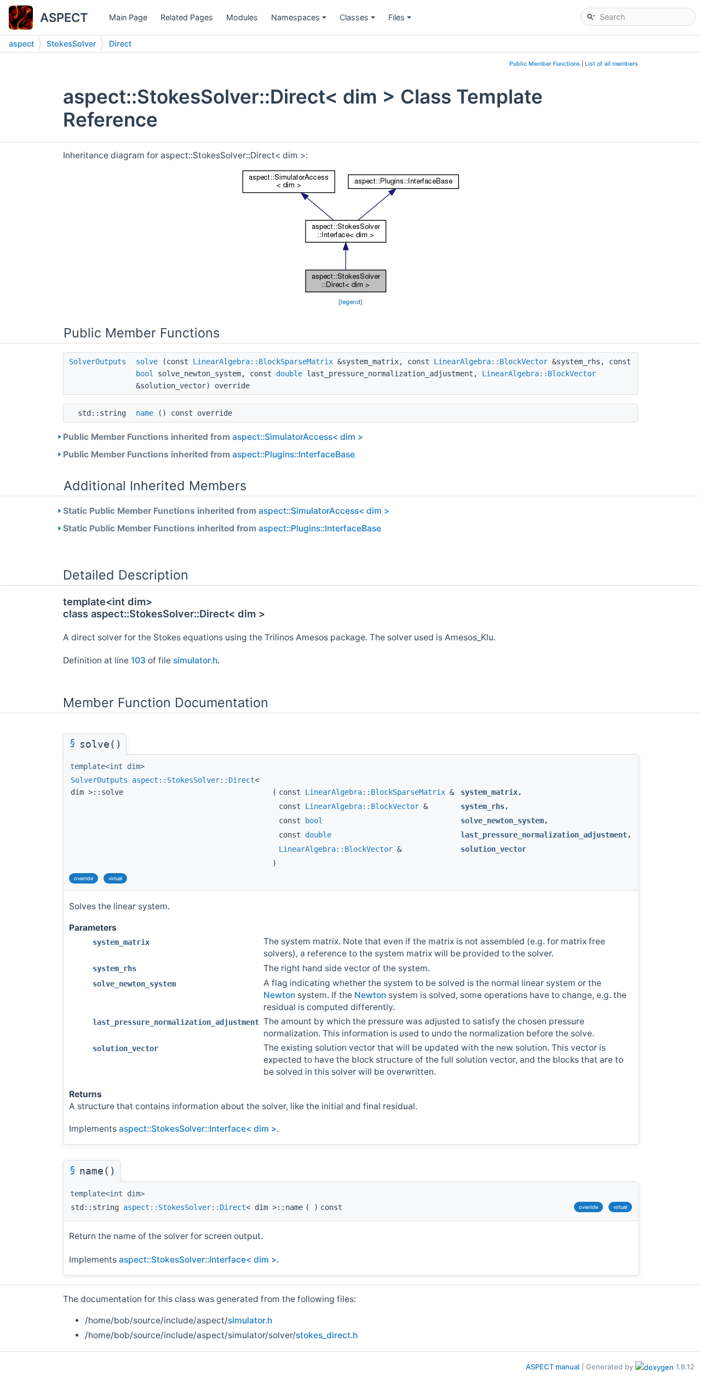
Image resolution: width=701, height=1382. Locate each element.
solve (147, 361)
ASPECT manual (552, 1366)
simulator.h (195, 660)
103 (138, 660)
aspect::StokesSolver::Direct (193, 780)
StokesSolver (71, 43)
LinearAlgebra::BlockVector (491, 361)
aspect (21, 43)
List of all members (611, 63)
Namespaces (299, 20)
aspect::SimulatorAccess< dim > (297, 437)
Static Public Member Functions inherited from (226, 511)
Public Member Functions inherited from (213, 437)
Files (400, 20)
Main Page (128, 17)
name (144, 413)
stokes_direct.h (327, 1335)
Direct (120, 43)
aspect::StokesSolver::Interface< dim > (198, 1128)
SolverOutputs (97, 361)
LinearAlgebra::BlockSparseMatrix (263, 361)
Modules (242, 17)
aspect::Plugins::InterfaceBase (293, 454)
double (289, 373)
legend (350, 302)
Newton (279, 995)
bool (144, 373)
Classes (358, 20)
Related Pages (186, 17)
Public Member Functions (544, 63)
